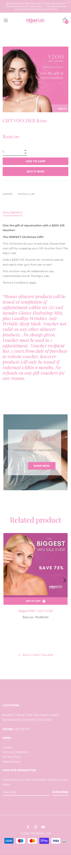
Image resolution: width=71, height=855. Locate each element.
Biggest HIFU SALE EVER (35, 611)
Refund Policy (12, 761)
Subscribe (60, 792)
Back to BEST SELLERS (37, 655)
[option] (35, 580)
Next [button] (65, 580)
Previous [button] (6, 580)
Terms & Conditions (15, 752)
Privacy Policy (12, 756)
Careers (8, 747)
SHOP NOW (42, 466)
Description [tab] (12, 212)
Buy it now (35, 171)
